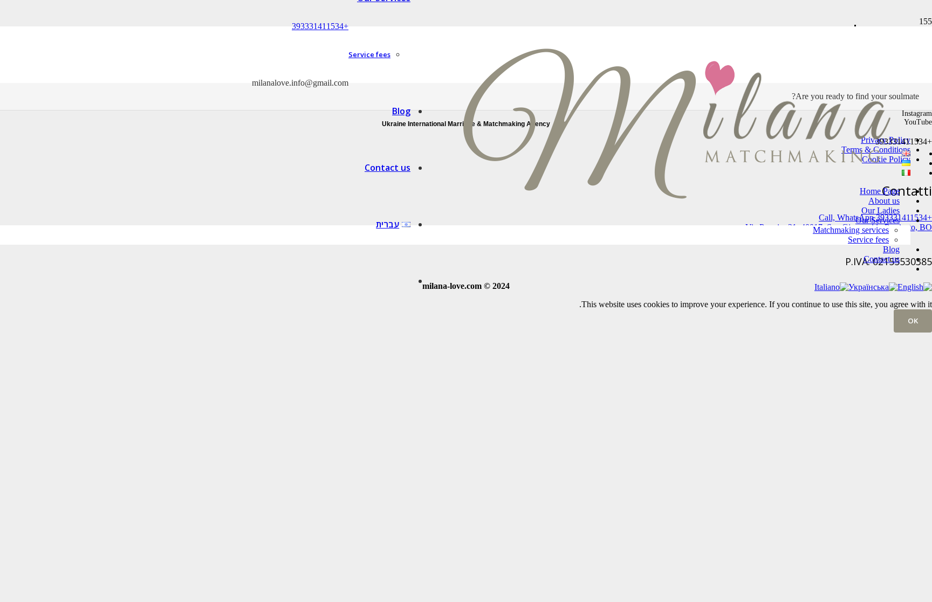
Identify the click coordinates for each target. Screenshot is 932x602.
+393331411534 (320, 26)
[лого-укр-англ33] (676, 247)
